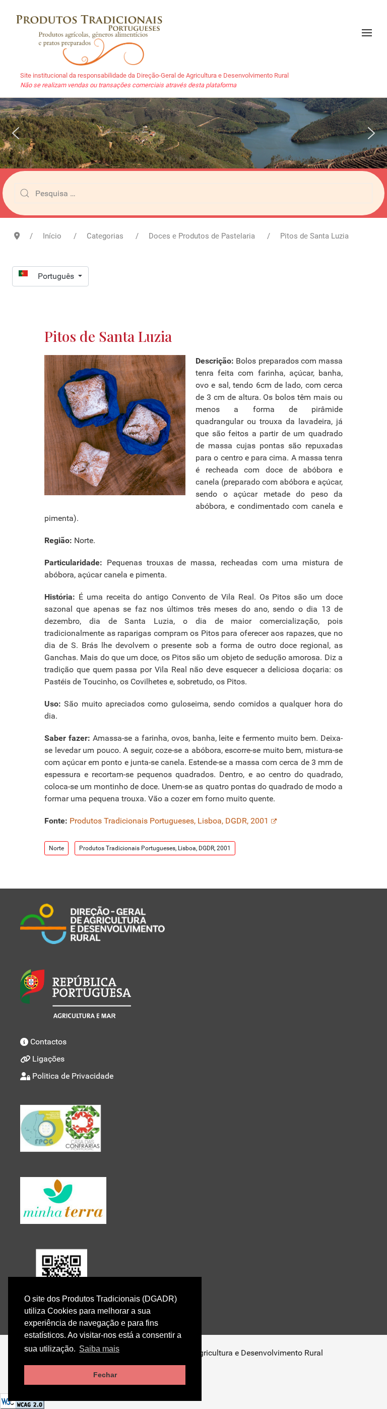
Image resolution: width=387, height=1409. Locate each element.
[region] (193, 133)
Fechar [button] (105, 1375)
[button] (367, 33)
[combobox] (193, 193)
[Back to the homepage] (94, 33)
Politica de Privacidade (72, 1076)
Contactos (48, 1041)
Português (57, 276)
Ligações (48, 1059)
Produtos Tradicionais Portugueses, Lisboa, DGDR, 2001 (169, 821)
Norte (56, 848)
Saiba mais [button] (99, 1348)
